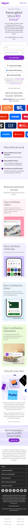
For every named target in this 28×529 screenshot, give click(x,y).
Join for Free (22, 3)
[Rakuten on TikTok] (6, 490)
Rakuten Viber (20, 518)
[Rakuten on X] (14, 490)
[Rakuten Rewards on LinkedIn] (25, 490)
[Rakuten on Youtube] (17, 490)
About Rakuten (20, 524)
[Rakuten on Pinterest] (21, 490)
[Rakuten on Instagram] (2, 490)
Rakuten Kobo (7, 521)
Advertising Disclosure (14, 506)
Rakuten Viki (8, 518)
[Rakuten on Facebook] (10, 490)
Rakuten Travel (20, 521)
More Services (7, 524)
